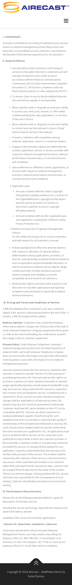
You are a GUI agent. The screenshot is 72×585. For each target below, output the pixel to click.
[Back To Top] (36, 563)
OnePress (47, 572)
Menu (66, 20)
